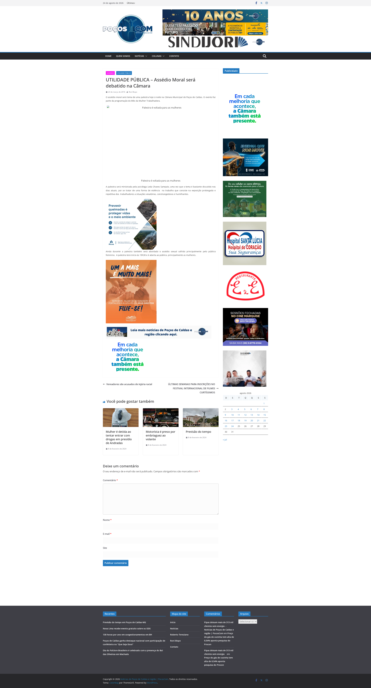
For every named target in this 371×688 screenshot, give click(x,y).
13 (252, 414)
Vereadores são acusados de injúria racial (129, 384)
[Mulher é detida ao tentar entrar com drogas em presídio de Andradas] (121, 410)
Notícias (139, 56)
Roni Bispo (133, 92)
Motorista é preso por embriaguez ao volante (160, 435)
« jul (225, 439)
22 (264, 420)
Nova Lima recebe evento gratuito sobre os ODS (127, 628)
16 (226, 420)
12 (245, 414)
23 (226, 426)
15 (264, 414)
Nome (107, 520)
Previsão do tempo (198, 432)
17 (232, 420)
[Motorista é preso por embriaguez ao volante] (161, 410)
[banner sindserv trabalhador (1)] (158, 327)
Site (105, 548)
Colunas (156, 56)
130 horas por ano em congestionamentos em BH (127, 634)
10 (232, 414)
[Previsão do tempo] (201, 410)
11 (239, 414)
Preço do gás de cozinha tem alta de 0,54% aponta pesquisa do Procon (218, 661)
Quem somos (123, 56)
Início (173, 622)
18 (239, 420)
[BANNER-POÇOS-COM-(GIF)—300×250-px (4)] (127, 340)
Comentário (110, 480)
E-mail (107, 533)
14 (258, 414)
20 (252, 420)
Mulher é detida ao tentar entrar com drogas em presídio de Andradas (119, 437)
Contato (174, 56)
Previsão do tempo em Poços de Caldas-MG (124, 622)
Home (108, 56)
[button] (145, 56)
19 (245, 420)
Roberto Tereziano (179, 634)
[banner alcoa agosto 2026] (131, 201)
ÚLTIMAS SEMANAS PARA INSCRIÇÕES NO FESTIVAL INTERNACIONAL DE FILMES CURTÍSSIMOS (191, 388)
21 (258, 420)
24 (232, 426)
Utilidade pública (124, 73)
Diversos (110, 73)
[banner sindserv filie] (131, 262)
